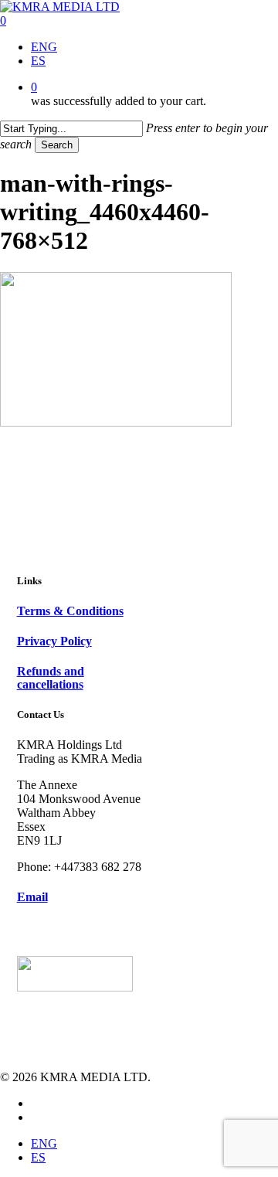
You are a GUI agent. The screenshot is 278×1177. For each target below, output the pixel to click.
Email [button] (32, 896)
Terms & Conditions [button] (70, 610)
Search (57, 145)
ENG (44, 1143)
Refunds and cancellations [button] (50, 678)
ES (38, 1157)
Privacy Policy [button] (54, 641)
